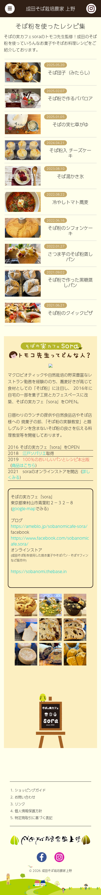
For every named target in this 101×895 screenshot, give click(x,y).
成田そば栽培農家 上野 (50, 8)
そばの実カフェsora (22, 36)
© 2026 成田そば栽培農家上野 (50, 870)
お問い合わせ (25, 797)
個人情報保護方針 (28, 810)
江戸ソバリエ (34, 453)
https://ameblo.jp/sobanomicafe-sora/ (49, 526)
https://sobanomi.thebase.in (39, 571)
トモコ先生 (55, 36)
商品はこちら (23, 465)
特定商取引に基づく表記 (33, 817)
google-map (24, 508)
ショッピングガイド (30, 790)
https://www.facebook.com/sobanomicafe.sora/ (50, 541)
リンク (20, 804)
